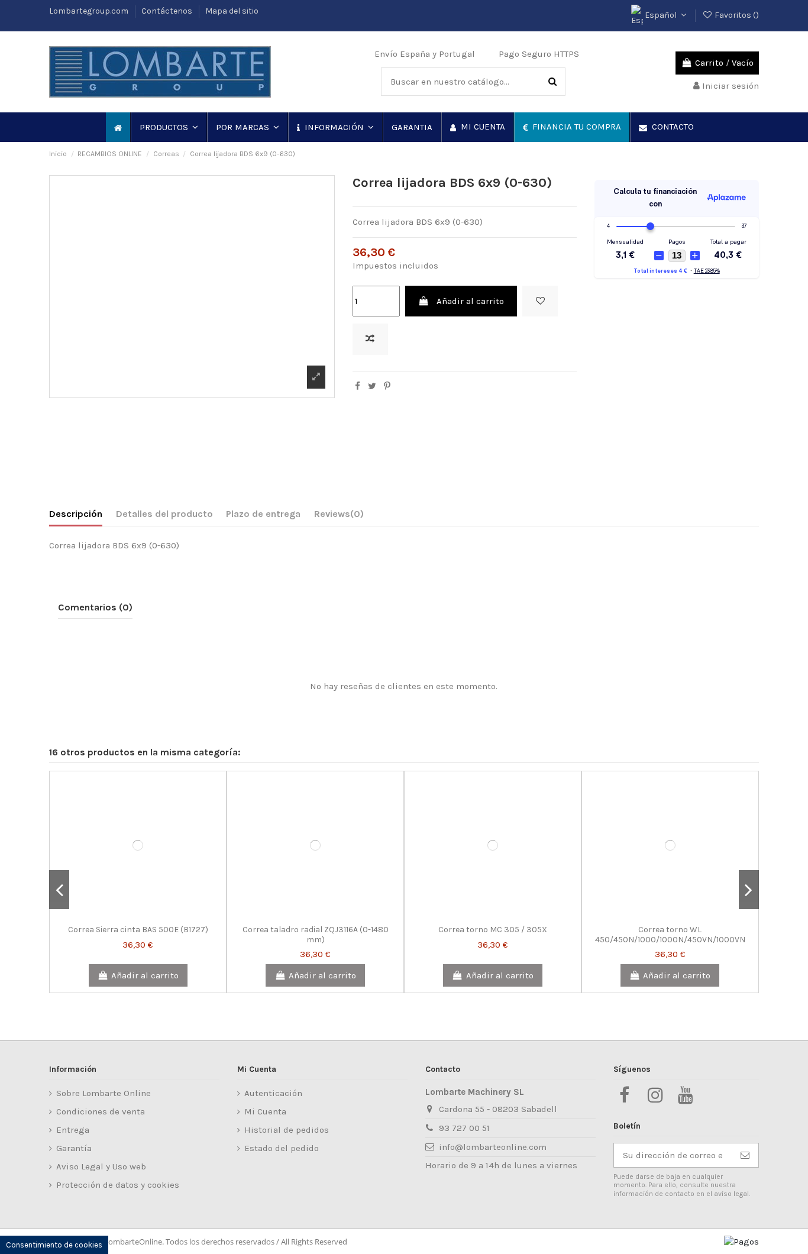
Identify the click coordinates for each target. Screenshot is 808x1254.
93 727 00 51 (464, 1128)
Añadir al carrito (470, 301)
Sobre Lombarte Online (103, 1093)
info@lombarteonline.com (493, 1147)
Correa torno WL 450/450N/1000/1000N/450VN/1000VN (670, 935)
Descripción (75, 513)
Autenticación (273, 1093)
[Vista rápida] (155, 914)
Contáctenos (167, 11)
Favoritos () (736, 15)
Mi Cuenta (265, 1111)
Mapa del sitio (231, 11)
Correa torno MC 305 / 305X (492, 930)
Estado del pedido (281, 1148)
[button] (168, 127)
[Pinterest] (387, 386)
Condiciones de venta (100, 1111)
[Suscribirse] (745, 1155)
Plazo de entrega (263, 513)
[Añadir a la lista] (540, 301)
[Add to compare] (370, 339)
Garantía (74, 1148)
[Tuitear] (372, 386)
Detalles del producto (164, 513)
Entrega (72, 1129)
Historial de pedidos (286, 1129)
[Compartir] (357, 386)
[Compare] (138, 914)
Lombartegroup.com (89, 11)
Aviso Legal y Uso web (101, 1166)
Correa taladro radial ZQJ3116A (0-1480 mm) (316, 935)
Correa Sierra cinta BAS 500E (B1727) (138, 930)
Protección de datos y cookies (117, 1184)
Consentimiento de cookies (54, 1244)
